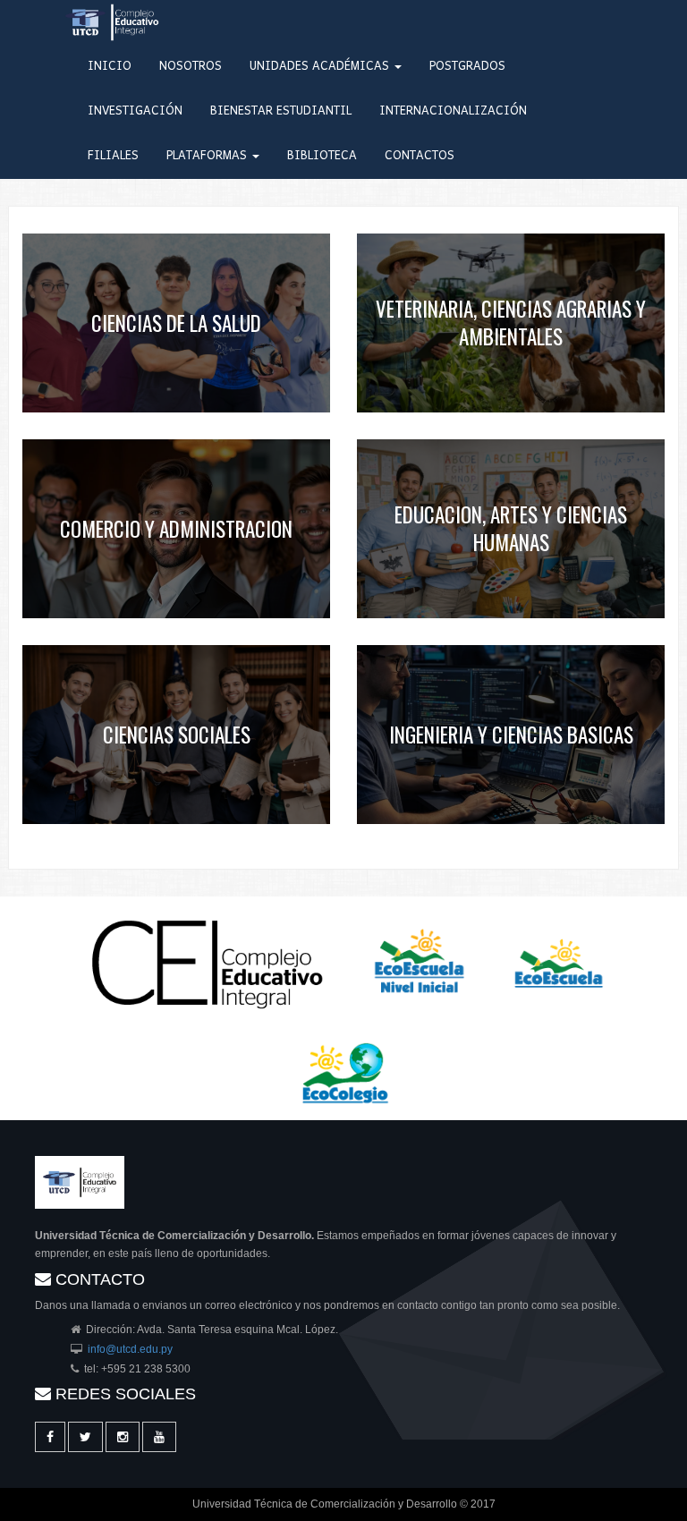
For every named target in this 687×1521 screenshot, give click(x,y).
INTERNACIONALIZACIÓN (453, 111)
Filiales (113, 156)
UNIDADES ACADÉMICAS (321, 67)
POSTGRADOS (467, 67)
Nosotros (190, 67)
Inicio (109, 67)
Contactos (419, 156)
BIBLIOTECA (322, 156)
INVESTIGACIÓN (135, 111)
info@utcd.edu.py (130, 1349)
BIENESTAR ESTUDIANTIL (281, 111)
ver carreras (176, 318)
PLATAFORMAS (208, 156)
